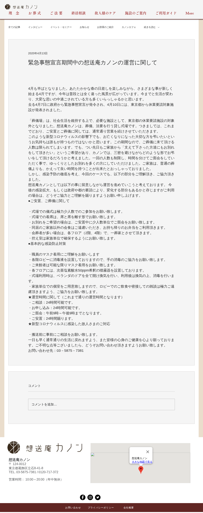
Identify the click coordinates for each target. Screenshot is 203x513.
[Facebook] (82, 497)
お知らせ (84, 27)
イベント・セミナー (61, 27)
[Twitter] (98, 497)
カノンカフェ (129, 27)
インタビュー (35, 27)
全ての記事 (14, 27)
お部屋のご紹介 (105, 27)
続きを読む (150, 27)
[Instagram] (90, 497)
